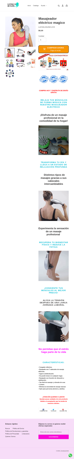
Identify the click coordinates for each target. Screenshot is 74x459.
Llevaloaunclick (65, 451)
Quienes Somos (10, 436)
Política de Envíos (18, 428)
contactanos (25, 434)
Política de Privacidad (12, 434)
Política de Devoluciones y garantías (16, 431)
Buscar (7, 428)
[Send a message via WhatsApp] (70, 455)
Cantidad (41, 36)
